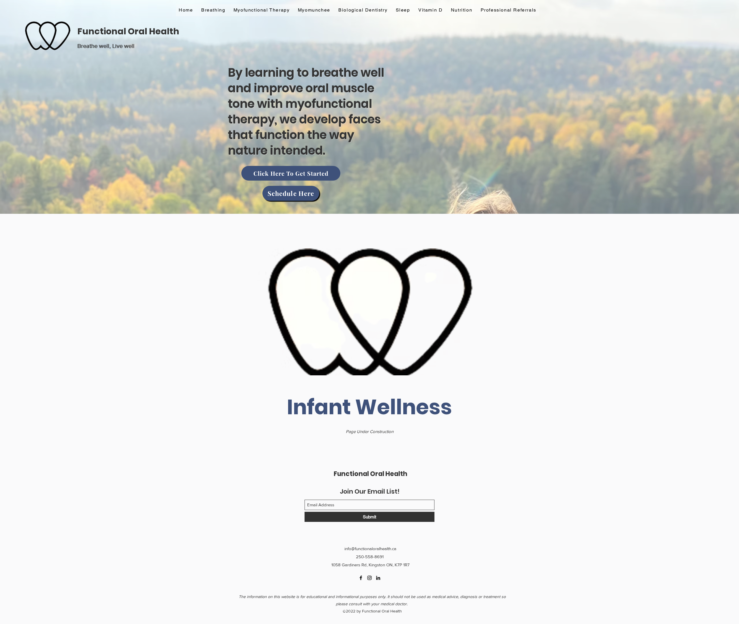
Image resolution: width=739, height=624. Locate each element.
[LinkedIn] (378, 578)
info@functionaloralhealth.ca (370, 548)
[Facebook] (361, 578)
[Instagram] (369, 578)
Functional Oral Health (128, 31)
